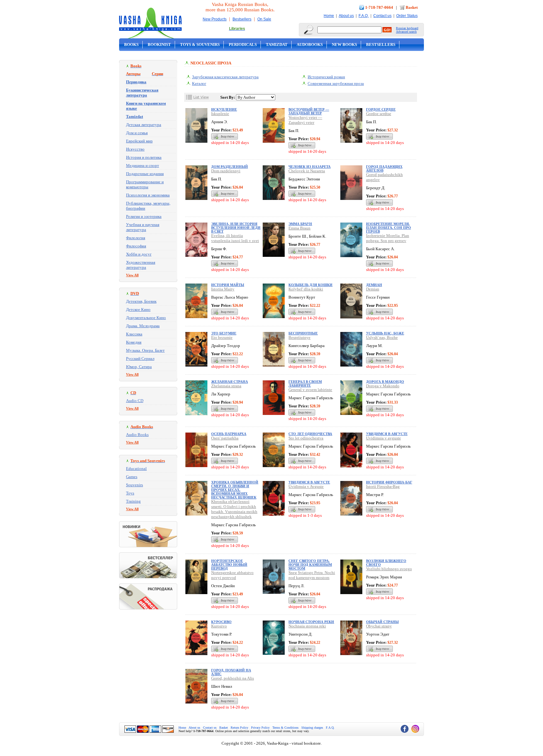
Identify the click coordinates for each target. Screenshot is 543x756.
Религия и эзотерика (144, 216)
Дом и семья (137, 132)
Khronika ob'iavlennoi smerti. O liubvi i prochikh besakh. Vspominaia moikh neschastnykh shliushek (234, 509)
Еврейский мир (139, 141)
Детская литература (143, 124)
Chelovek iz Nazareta (306, 170)
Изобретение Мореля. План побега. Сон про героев (388, 227)
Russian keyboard (407, 28)
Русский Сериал (140, 358)
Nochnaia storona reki (307, 626)
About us (346, 16)
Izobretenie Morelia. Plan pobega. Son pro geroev (387, 238)
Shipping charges (312, 727)
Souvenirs (134, 485)
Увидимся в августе (387, 434)
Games (131, 476)
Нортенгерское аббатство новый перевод (229, 564)
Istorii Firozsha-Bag (383, 486)
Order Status (407, 16)
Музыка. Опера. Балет (145, 350)
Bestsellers (242, 19)
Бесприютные (303, 333)
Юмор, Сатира (139, 366)
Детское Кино (138, 309)
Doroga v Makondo (382, 386)
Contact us (382, 16)
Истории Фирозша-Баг (389, 482)
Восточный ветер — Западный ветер (308, 111)
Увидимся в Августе (309, 482)
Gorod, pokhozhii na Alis (232, 678)
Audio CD (134, 400)
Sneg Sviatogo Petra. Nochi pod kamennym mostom (311, 575)
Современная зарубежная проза (336, 83)
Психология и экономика (148, 195)
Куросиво (221, 622)
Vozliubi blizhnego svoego (389, 568)
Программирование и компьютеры (145, 184)
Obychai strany (379, 626)
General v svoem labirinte (310, 389)
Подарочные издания (145, 173)
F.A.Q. (364, 16)
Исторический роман (326, 76)
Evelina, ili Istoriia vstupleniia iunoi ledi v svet (235, 238)
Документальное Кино (146, 317)
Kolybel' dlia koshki (305, 289)
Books (131, 44)
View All (132, 275)
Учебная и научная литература (142, 227)
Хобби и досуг (138, 254)
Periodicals (243, 44)
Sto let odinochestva (305, 438)
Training (133, 501)
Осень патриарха (228, 434)
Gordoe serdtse (378, 113)
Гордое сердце (381, 109)
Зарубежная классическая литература (225, 76)
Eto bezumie (222, 337)
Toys (130, 493)
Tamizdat (277, 44)
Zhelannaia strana (226, 386)
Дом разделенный (229, 166)
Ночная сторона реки (311, 622)
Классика (134, 334)
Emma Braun (299, 228)
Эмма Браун (300, 224)
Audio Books (137, 434)
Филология (135, 237)
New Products (215, 19)
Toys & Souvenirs (200, 44)
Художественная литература (140, 265)
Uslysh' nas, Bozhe (382, 337)
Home (329, 16)
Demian (372, 289)
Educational (136, 468)
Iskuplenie (220, 113)
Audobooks (310, 44)
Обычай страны (382, 622)
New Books (344, 44)
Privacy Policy (260, 727)
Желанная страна (229, 382)
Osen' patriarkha (225, 438)
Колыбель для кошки (310, 285)
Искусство (135, 149)
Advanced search (406, 31)
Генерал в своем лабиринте (305, 383)
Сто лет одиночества (310, 434)
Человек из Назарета (309, 166)
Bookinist (159, 44)
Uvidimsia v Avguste (306, 486)
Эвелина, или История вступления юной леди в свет (236, 227)
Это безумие (223, 333)
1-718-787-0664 (379, 7)
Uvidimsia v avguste (383, 438)
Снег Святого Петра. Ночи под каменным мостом (310, 564)
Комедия (133, 342)
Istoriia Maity (222, 289)
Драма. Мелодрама (143, 325)
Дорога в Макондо (385, 382)
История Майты (227, 285)
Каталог (199, 83)
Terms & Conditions (285, 727)
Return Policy (239, 727)
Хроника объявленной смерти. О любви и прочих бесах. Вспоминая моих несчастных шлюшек (234, 489)
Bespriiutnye (299, 337)
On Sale (264, 19)
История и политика (144, 157)
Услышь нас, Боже (385, 333)
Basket (412, 7)
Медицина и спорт (142, 165)
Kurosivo (219, 626)
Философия (136, 246)
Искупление (224, 109)
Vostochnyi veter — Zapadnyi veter (305, 120)
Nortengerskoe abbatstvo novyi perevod (232, 575)
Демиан (374, 285)
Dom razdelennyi (225, 170)
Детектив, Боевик (141, 301)
